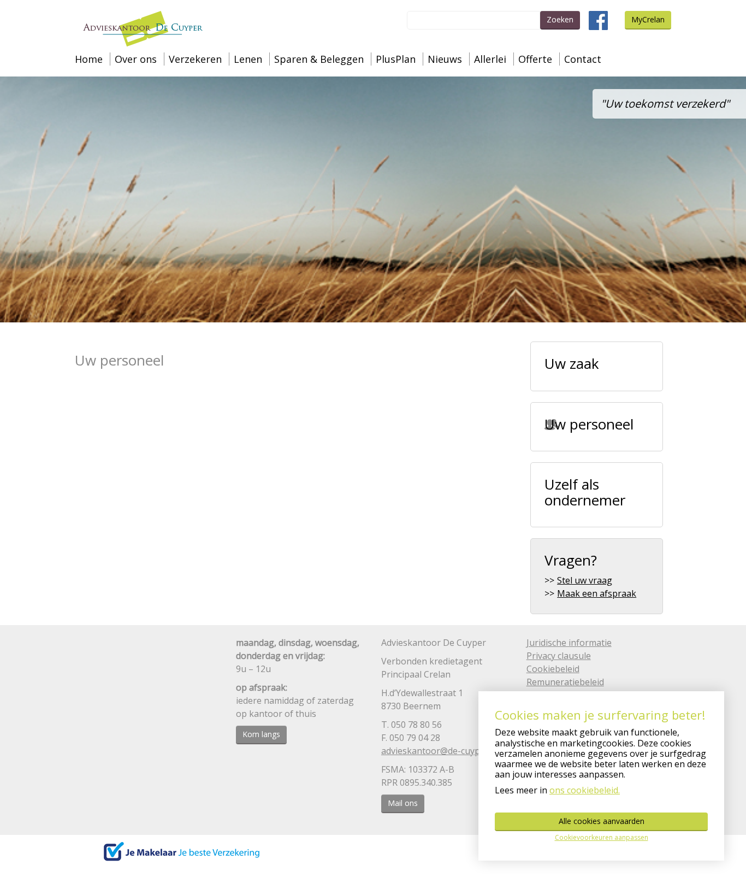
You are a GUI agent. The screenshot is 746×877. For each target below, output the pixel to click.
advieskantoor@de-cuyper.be (441, 751)
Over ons (136, 59)
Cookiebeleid (552, 669)
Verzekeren (195, 59)
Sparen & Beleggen (319, 59)
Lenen (248, 59)
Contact (582, 59)
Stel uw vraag (584, 580)
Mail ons (403, 803)
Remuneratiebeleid (565, 682)
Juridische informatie (569, 643)
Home (89, 59)
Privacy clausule (558, 656)
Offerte (535, 59)
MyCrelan (648, 19)
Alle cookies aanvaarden (601, 821)
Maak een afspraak (596, 593)
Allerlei (490, 59)
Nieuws (445, 59)
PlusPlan (396, 59)
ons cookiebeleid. (584, 790)
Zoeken (560, 19)
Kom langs (261, 734)
